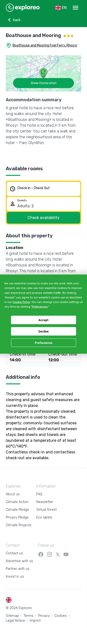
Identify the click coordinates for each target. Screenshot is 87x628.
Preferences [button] (40, 306)
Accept (43, 320)
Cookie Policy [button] (21, 302)
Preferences (43, 342)
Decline (43, 331)
